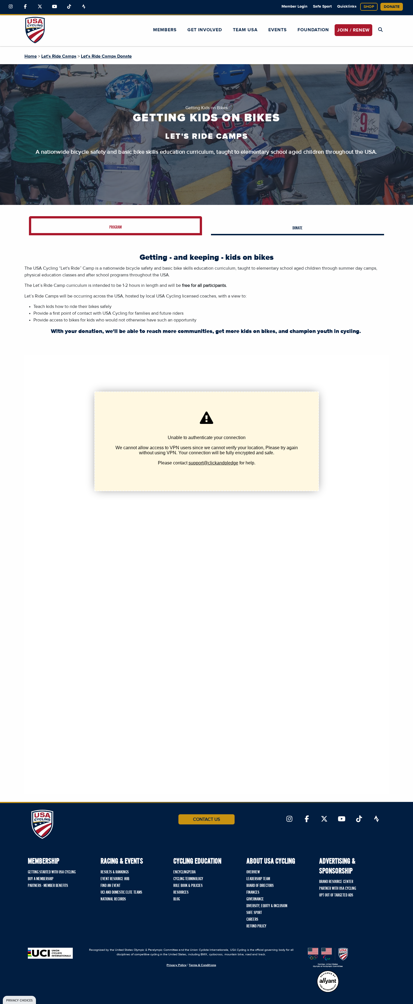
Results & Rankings (115, 872)
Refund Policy (256, 926)
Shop (369, 7)
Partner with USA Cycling (337, 889)
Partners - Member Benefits (48, 886)
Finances (252, 893)
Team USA (245, 30)
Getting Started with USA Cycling (52, 872)
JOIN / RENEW (353, 30)
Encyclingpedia (184, 872)
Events (277, 30)
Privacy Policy (177, 965)
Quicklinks (347, 6)
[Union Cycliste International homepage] (50, 953)
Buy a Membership (40, 879)
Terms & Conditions (202, 965)
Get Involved (204, 30)
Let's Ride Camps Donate (106, 56)
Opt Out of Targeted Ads (336, 895)
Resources (181, 893)
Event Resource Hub (115, 879)
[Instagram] (10, 7)
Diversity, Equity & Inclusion (266, 906)
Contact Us (206, 819)
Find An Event (110, 886)
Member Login (294, 6)
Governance (255, 899)
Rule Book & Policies (188, 886)
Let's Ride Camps (58, 56)
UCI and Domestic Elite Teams (121, 893)
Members (165, 30)
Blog (176, 899)
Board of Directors (260, 886)
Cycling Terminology (188, 879)
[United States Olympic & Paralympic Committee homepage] (328, 957)
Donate (392, 7)
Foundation (313, 30)
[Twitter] (40, 7)
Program (115, 227)
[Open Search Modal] (380, 29)
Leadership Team (258, 879)
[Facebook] (25, 7)
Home (30, 56)
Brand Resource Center (336, 882)
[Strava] (84, 7)
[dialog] (19, 1000)
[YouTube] (54, 7)
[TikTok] (69, 7)
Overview (253, 872)
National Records (113, 899)
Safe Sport (322, 6)
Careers (252, 920)
